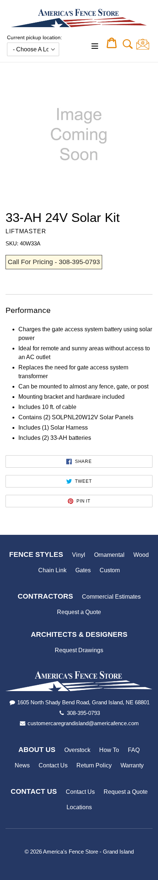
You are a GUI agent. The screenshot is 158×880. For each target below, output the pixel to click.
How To (109, 750)
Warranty (132, 765)
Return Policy (94, 765)
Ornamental (109, 555)
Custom (110, 570)
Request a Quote (79, 612)
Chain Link (52, 570)
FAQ (134, 750)
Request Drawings (79, 650)
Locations (79, 807)
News (22, 765)
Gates (83, 570)
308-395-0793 (83, 713)
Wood (141, 555)
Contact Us (53, 765)
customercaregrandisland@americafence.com (83, 723)
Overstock (77, 750)
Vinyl (78, 555)
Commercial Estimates (111, 597)
